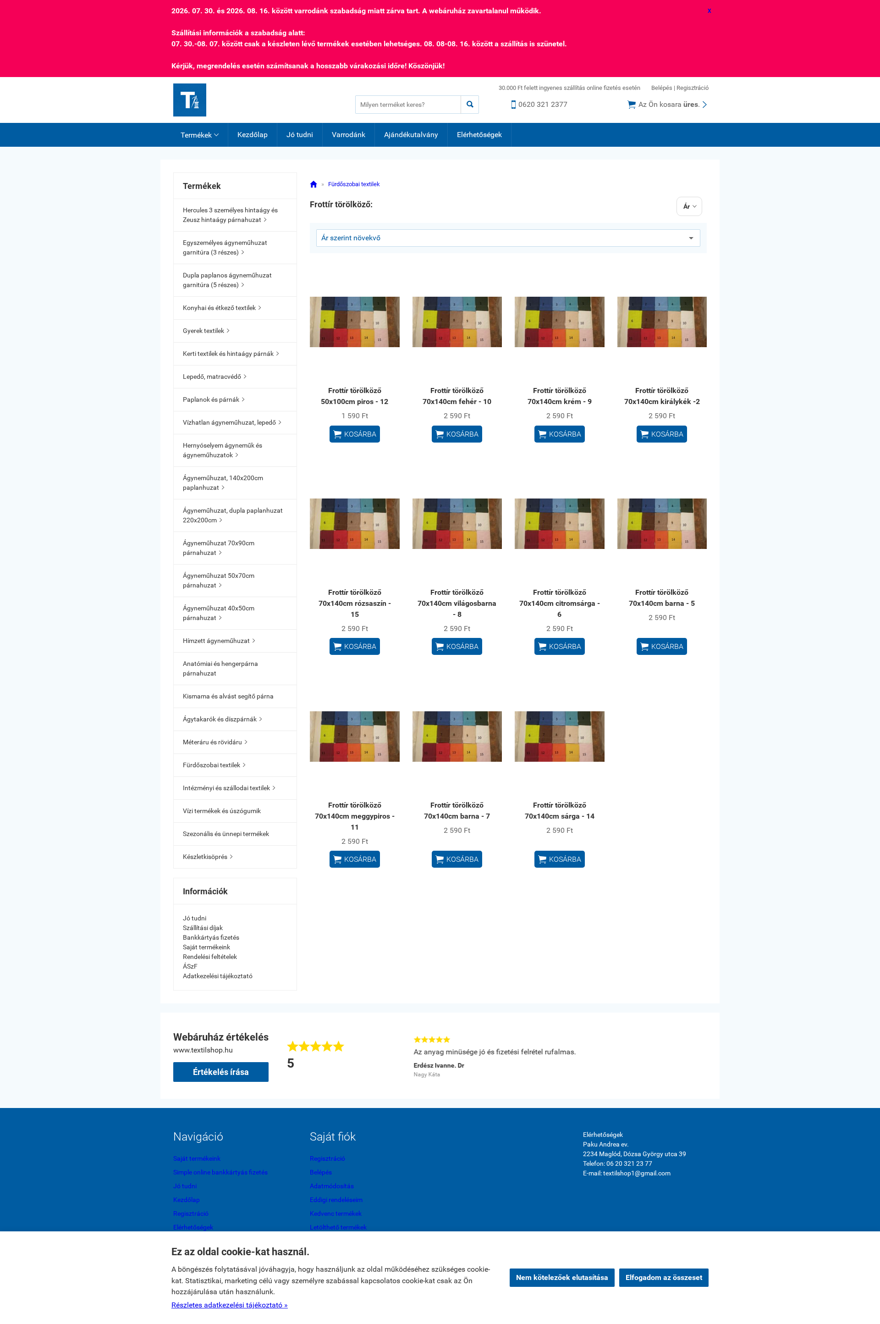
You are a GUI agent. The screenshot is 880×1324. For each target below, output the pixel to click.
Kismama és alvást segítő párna (228, 696)
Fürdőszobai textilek (214, 765)
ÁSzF (190, 966)
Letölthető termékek (338, 1227)
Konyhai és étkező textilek (222, 307)
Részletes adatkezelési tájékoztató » (229, 1305)
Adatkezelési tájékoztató (218, 976)
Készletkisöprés (207, 856)
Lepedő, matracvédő (214, 376)
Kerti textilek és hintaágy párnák (231, 353)
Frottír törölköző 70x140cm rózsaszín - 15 (355, 603)
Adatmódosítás (332, 1186)
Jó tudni (299, 134)
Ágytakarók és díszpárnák (222, 719)
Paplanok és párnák (213, 399)
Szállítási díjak (203, 927)
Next (702, 1055)
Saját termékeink (206, 947)
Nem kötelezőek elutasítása (562, 1277)
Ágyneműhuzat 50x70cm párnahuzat (218, 580)
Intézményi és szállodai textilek (229, 788)
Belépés (661, 87)
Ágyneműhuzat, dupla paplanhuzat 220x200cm (233, 515)
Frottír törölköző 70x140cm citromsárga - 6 (559, 603)
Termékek (200, 135)
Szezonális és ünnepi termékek (226, 833)
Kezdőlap (252, 134)
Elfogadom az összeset (664, 1277)
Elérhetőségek (479, 134)
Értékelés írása (221, 1072)
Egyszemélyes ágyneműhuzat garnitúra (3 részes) (225, 247)
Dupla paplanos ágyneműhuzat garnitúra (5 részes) (227, 279)
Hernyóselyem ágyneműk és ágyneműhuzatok (222, 450)
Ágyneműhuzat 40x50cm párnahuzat (218, 612)
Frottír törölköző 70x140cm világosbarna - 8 (457, 603)
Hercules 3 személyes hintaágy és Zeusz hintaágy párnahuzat (230, 214)
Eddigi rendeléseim (336, 1199)
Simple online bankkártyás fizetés (220, 1172)
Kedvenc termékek (336, 1213)
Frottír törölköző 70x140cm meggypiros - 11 (355, 816)
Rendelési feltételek (210, 956)
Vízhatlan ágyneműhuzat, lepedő (232, 422)
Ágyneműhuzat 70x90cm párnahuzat (218, 547)
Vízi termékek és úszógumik (222, 810)
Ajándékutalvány (411, 134)
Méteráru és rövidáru (215, 742)
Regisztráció (692, 87)
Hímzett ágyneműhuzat (219, 640)
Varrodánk (348, 134)
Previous (399, 1055)
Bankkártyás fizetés (211, 937)
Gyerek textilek (206, 330)
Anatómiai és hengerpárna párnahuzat (220, 668)
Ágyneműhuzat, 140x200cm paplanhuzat (223, 482)
